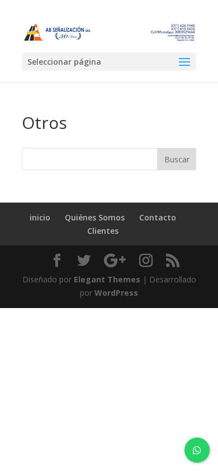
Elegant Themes (107, 279)
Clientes (103, 230)
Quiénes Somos (95, 217)
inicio (40, 217)
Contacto (157, 217)
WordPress (116, 292)
